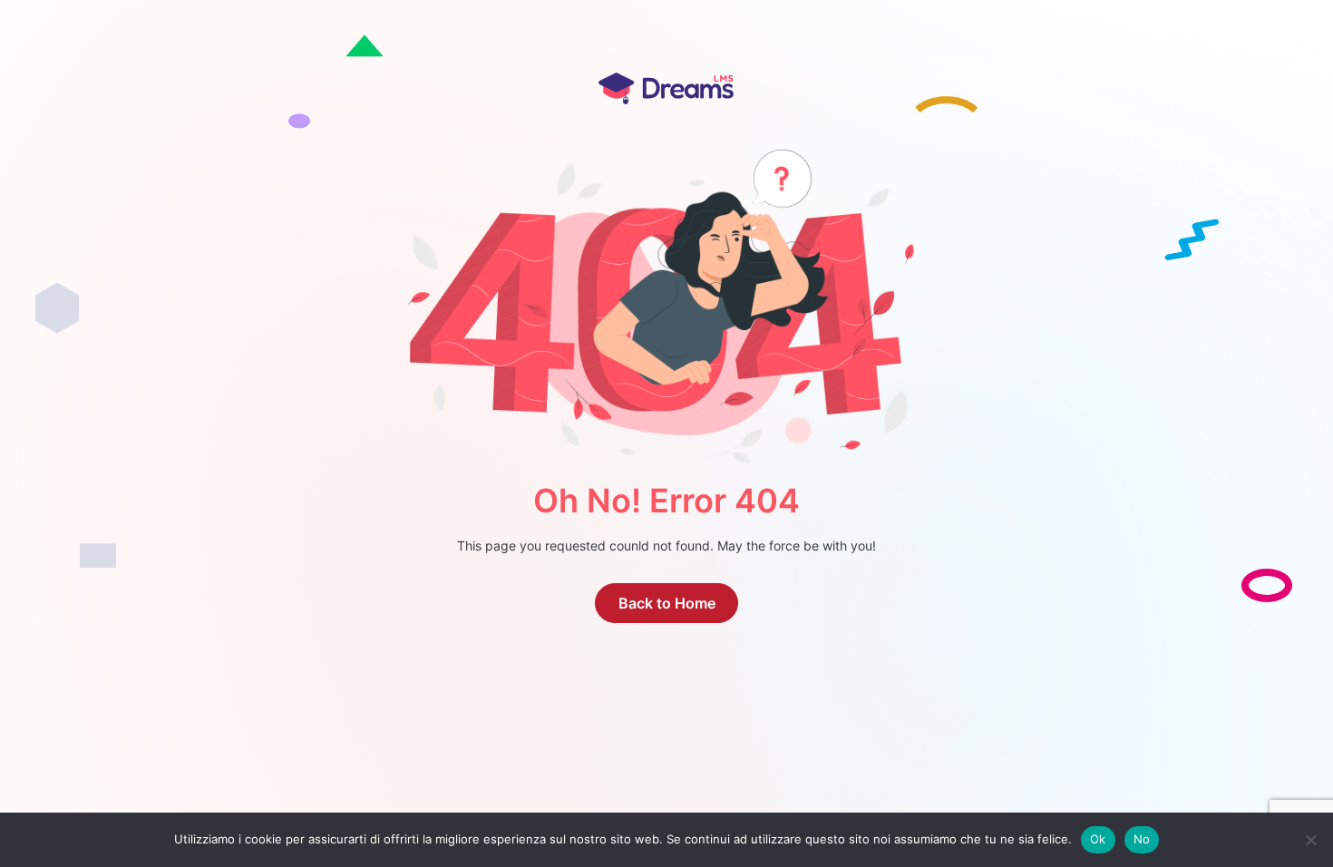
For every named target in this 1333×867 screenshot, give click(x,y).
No (1142, 839)
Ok (1098, 839)
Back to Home (666, 603)
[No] (1310, 840)
